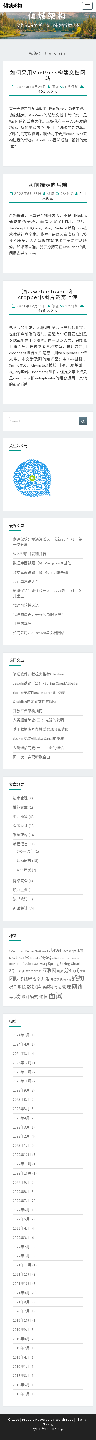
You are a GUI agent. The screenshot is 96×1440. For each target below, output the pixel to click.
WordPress (64, 1419)
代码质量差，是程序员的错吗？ (39, 614)
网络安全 (20, 881)
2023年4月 (21, 1118)
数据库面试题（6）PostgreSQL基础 (42, 563)
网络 (77, 986)
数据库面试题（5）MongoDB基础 (40, 572)
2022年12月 (22, 1154)
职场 (15, 996)
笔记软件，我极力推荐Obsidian (38, 674)
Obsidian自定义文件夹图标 (35, 701)
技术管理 (20, 798)
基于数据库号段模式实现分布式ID (41, 729)
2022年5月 (21, 1219)
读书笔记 (20, 899)
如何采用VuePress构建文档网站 (48, 75)
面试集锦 (20, 908)
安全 (36, 979)
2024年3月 (21, 1053)
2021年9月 (21, 1293)
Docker (20, 951)
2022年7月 (21, 1200)
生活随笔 (20, 816)
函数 (60, 971)
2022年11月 (22, 1164)
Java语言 (24, 860)
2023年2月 (21, 1136)
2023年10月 (22, 1081)
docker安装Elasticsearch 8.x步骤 (39, 692)
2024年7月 (21, 1035)
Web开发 (24, 869)
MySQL (47, 957)
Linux (20, 957)
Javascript (69, 951)
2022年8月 (21, 1191)
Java (55, 950)
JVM (80, 951)
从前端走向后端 (48, 185)
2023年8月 (21, 1099)
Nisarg (48, 1424)
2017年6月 (21, 1375)
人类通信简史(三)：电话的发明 (38, 720)
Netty (57, 958)
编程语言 (20, 844)
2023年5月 (21, 1108)
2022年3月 (21, 1237)
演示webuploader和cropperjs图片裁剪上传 (48, 294)
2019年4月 (21, 1357)
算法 (57, 987)
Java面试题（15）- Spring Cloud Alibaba (45, 683)
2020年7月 (21, 1311)
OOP (12, 964)
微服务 (67, 979)
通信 (43, 996)
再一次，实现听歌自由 (31, 757)
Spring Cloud (70, 963)
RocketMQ (39, 964)
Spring (53, 963)
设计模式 (29, 996)
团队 (14, 979)
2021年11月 (22, 1274)
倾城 (55, 87)
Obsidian (75, 958)
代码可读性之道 (26, 605)
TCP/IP (21, 971)
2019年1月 (21, 1366)
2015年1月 (21, 1394)
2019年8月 (21, 1338)
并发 (45, 979)
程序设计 (20, 825)
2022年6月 (21, 1210)
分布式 (71, 970)
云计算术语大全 (26, 581)
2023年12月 (22, 1062)
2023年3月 (21, 1127)
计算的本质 (22, 623)
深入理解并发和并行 (29, 554)
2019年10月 (22, 1320)
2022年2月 (21, 1247)
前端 (82, 971)
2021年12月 (22, 1265)
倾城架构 (12, 6)
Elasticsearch (41, 951)
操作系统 (17, 987)
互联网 (49, 970)
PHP (18, 964)
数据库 (34, 987)
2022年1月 (21, 1256)
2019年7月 (21, 1348)
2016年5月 (21, 1384)
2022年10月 (22, 1173)
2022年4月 (21, 1228)
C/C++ (12, 951)
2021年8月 (21, 1302)
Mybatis (35, 958)
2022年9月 (21, 1182)
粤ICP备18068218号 (48, 1429)
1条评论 (72, 306)
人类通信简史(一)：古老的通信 (38, 747)
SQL (13, 970)
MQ (27, 957)
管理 (66, 987)
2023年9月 (21, 1090)
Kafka (12, 958)
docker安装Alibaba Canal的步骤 (38, 738)
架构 (48, 986)
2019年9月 (21, 1329)
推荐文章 (20, 807)
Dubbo (29, 951)
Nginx (65, 958)
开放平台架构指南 (28, 710)
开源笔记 (57, 979)
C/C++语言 (25, 851)
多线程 (26, 979)
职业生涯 (20, 890)
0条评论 (72, 87)
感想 (78, 978)
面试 (55, 996)
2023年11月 (22, 1072)
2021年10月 (22, 1283)
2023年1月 (21, 1145)
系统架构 (20, 835)
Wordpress (34, 971)
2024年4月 (21, 1044)
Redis (27, 963)
